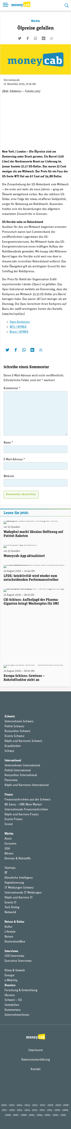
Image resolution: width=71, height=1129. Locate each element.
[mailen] (51, 38)
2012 (42, 1110)
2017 (4, 1110)
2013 (34, 1110)
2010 (57, 1110)
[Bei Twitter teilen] (20, 38)
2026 (4, 1105)
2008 (8, 1115)
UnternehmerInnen (17, 1015)
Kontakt (36, 1069)
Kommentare (13, 1010)
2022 (35, 1105)
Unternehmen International (22, 765)
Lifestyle (10, 931)
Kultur (8, 926)
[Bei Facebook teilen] (27, 38)
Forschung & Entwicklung (21, 990)
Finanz (9, 794)
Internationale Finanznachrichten (26, 809)
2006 (24, 1115)
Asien (8, 838)
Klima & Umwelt (15, 970)
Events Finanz (14, 819)
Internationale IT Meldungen (23, 892)
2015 (19, 1110)
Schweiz (10, 716)
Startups (10, 867)
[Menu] (5, 5)
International (13, 760)
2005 (31, 1115)
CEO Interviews (14, 956)
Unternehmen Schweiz (19, 721)
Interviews (11, 951)
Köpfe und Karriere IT (19, 897)
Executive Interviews (18, 961)
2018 (65, 1105)
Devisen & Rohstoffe (18, 858)
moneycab (14, 80)
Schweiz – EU (13, 1000)
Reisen (9, 936)
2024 (19, 1105)
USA (7, 848)
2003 (47, 1115)
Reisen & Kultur (14, 921)
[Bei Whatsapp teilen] (35, 38)
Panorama (11, 780)
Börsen (9, 853)
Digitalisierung (14, 882)
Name (8, 442)
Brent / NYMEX (19, 331)
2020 (50, 1105)
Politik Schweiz (14, 726)
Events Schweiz (14, 736)
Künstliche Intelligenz (19, 877)
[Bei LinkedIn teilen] (43, 38)
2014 (27, 1110)
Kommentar (12, 388)
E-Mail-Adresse (14, 459)
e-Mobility (11, 980)
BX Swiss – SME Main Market (23, 804)
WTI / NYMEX (18, 327)
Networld (10, 912)
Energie (9, 975)
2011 (49, 1110)
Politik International (18, 770)
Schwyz (9, 751)
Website (9, 476)
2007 (16, 1115)
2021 (42, 1105)
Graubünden (13, 746)
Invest (9, 824)
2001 (63, 1115)
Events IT (10, 902)
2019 (58, 1105)
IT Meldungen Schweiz (19, 887)
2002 (55, 1115)
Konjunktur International (21, 775)
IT (6, 872)
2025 (11, 1105)
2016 (12, 1110)
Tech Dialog (12, 907)
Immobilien (12, 1005)
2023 (27, 1105)
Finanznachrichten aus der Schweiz (28, 799)
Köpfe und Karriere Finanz (22, 814)
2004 (39, 1115)
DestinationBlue (15, 941)
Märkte (35, 21)
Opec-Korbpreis (20, 322)
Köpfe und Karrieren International (27, 785)
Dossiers (10, 985)
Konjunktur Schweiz (17, 731)
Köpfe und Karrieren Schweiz (23, 741)
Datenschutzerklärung (35, 1059)
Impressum (35, 1050)
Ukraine (10, 995)
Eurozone (10, 843)
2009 (65, 1110)
